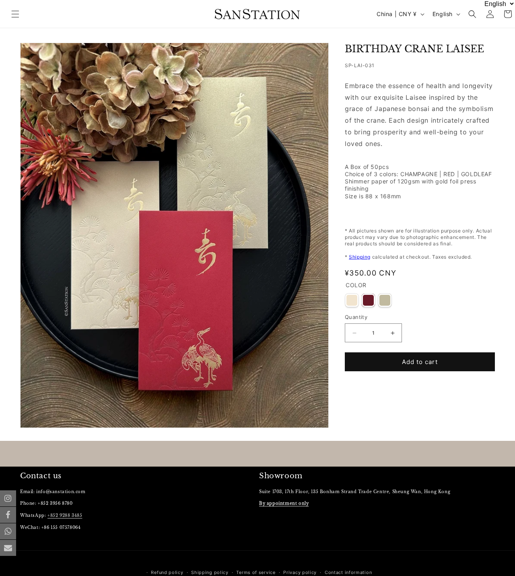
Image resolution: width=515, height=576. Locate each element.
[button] (472, 14)
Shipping (360, 257)
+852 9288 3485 (64, 515)
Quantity (356, 317)
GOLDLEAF (385, 300)
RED (368, 300)
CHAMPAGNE (352, 300)
